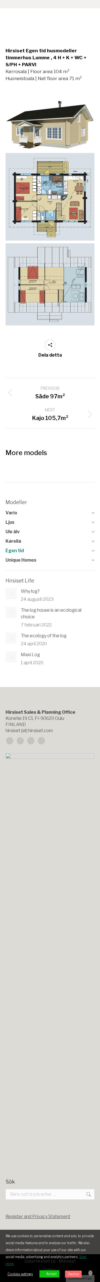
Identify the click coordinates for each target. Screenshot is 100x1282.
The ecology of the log (44, 635)
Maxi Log (30, 654)
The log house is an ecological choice (51, 613)
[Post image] (11, 593)
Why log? (30, 591)
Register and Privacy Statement (38, 1216)
